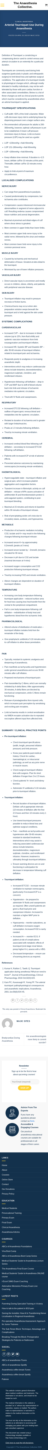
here (32, 1121)
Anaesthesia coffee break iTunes (16, 1370)
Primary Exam (8, 1218)
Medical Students (9, 1208)
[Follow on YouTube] (17, 1354)
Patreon (5, 1379)
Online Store (7, 1180)
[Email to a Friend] (26, 1000)
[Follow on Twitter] (13, 1354)
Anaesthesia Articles (11, 1232)
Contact (5, 1184)
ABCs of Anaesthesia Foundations (17, 1246)
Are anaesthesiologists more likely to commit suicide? (36, 1039)
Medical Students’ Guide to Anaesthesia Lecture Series (23, 1262)
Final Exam (7, 1222)
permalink (23, 1012)
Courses (5, 1175)
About (4, 1170)
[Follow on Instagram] (9, 1354)
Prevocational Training (12, 1213)
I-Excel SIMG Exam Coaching (15, 1281)
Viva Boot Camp (9, 1251)
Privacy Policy (8, 1194)
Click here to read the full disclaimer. (20, 1443)
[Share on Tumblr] (35, 1000)
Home (4, 1165)
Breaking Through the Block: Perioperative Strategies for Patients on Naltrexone (20, 1338)
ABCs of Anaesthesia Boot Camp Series (19, 1256)
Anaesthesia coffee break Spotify (16, 1375)
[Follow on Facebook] (4, 1354)
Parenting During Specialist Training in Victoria (22, 1304)
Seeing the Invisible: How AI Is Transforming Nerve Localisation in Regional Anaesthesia (24, 1314)
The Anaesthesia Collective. (25, 5)
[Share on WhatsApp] (13, 1000)
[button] (2, 5)
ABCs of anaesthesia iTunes (14, 1360)
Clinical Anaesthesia (24, 21)
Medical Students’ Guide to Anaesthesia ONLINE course (23, 1275)
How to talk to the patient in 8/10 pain (18, 1308)
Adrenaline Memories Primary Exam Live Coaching (20, 1287)
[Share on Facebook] (17, 1000)
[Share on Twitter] (22, 1000)
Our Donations (8, 1189)
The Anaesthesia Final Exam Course (18, 1269)
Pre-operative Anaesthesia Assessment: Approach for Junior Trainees (23, 1322)
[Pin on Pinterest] (31, 1000)
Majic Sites (35, 35)
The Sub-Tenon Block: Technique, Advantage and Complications (23, 1330)
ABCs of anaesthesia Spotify (14, 1365)
